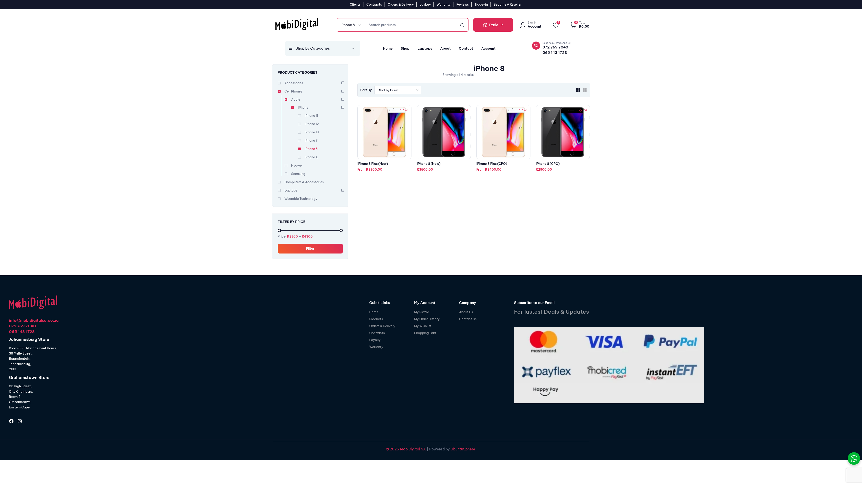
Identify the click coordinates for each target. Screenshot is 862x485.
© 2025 (392, 449)
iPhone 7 (311, 141)
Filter (310, 249)
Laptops (290, 190)
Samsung (298, 174)
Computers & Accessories (304, 182)
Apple (295, 99)
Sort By (366, 90)
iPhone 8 (311, 149)
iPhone (303, 108)
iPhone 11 (311, 116)
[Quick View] (407, 110)
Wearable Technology (300, 199)
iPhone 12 (312, 124)
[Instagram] (20, 421)
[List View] (585, 90)
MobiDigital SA (412, 449)
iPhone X (311, 157)
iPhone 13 (312, 132)
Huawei (297, 165)
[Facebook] (11, 421)
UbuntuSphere (463, 449)
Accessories (293, 83)
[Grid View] (578, 90)
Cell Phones (293, 91)
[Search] (458, 25)
